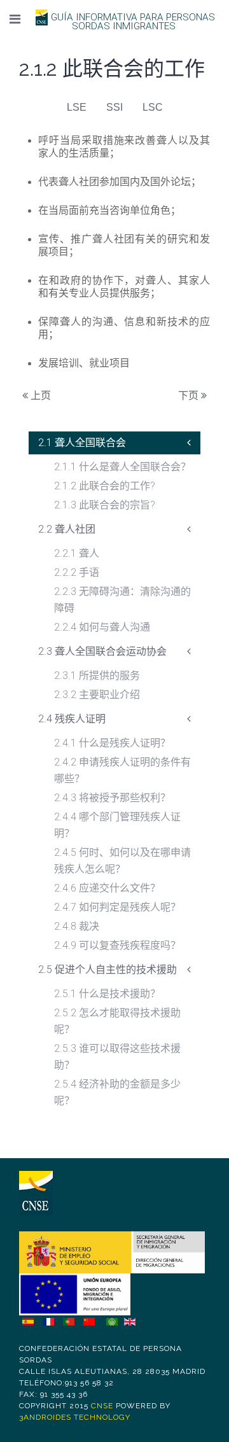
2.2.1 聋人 (76, 553)
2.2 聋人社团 (66, 529)
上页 (39, 395)
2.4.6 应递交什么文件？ (107, 888)
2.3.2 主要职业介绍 (97, 695)
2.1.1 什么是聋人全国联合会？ (122, 467)
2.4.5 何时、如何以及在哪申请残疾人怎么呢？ (122, 860)
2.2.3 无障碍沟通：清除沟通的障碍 (122, 599)
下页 (189, 395)
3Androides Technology (74, 1417)
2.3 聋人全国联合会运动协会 (102, 651)
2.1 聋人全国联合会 (82, 443)
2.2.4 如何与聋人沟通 (102, 627)
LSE (77, 107)
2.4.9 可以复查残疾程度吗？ (117, 945)
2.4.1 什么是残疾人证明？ (112, 743)
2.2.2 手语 (76, 572)
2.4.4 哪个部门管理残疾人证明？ (117, 825)
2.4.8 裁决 (76, 926)
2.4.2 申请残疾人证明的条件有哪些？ (122, 770)
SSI (114, 107)
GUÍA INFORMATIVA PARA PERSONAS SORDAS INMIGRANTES (133, 21)
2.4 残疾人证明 (72, 719)
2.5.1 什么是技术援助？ (107, 994)
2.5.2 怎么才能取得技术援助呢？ (117, 1021)
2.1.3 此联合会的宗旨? (104, 505)
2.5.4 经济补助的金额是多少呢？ (117, 1092)
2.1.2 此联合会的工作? (104, 486)
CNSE (102, 1405)
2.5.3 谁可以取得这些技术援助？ (117, 1056)
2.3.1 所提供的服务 (97, 675)
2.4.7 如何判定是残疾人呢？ (117, 907)
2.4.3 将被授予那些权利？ (112, 798)
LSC (152, 107)
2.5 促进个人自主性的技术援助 (107, 969)
